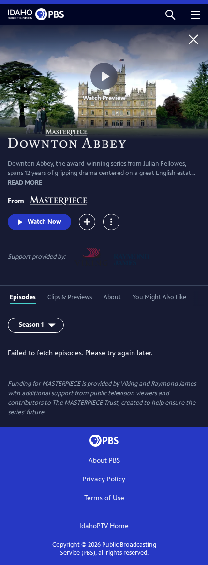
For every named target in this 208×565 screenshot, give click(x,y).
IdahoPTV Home (104, 526)
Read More (25, 183)
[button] (170, 14)
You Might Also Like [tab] (159, 297)
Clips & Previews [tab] (69, 297)
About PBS (104, 460)
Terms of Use (104, 498)
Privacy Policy (104, 479)
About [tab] (112, 297)
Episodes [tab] (23, 297)
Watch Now (44, 222)
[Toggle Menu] (111, 222)
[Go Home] (193, 39)
